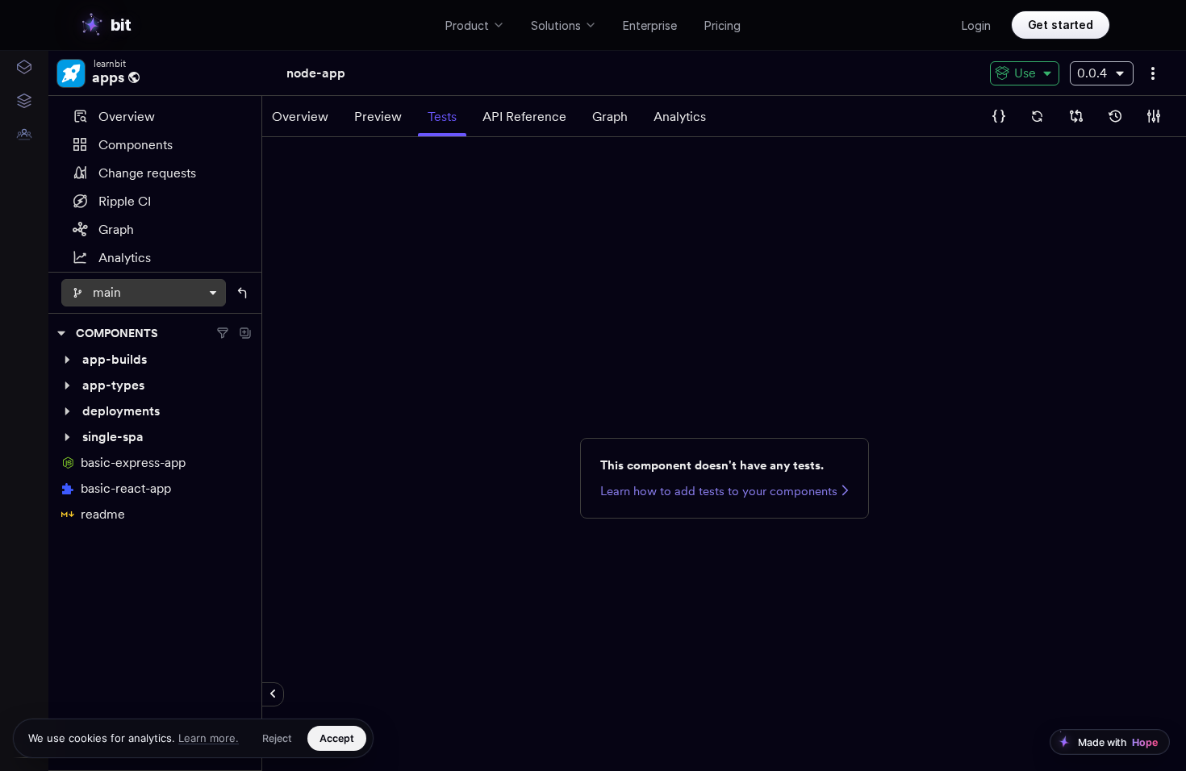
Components (135, 144)
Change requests (147, 173)
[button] (154, 360)
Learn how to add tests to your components (718, 491)
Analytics (124, 257)
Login (976, 25)
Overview (126, 116)
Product (467, 25)
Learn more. (208, 737)
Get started (1060, 24)
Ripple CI (124, 201)
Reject (277, 738)
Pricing (722, 25)
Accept (336, 738)
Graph (116, 229)
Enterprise (650, 25)
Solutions (556, 25)
